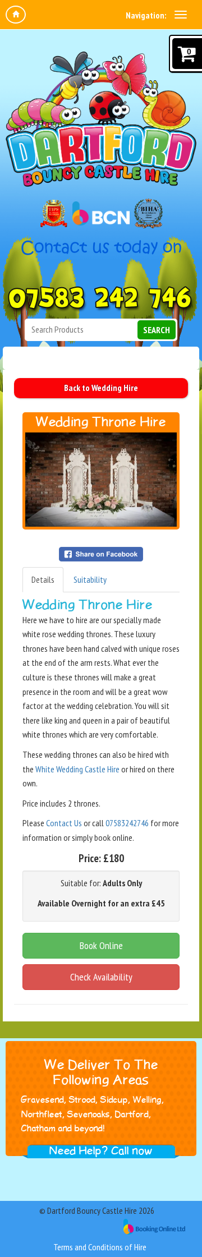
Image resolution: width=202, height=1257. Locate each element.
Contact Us (64, 822)
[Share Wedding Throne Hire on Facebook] (101, 553)
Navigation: (146, 15)
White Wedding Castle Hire (77, 769)
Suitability (90, 579)
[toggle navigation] (180, 14)
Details (42, 579)
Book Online (101, 945)
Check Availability (101, 976)
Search (156, 329)
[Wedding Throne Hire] (101, 479)
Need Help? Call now (101, 1151)
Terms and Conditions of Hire (99, 1247)
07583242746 (127, 822)
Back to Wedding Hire (101, 387)
